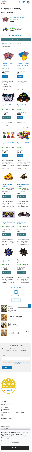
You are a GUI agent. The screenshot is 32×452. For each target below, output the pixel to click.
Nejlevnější (11, 43)
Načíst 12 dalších (16, 287)
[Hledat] (19, 2)
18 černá (19, 169)
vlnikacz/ (5, 415)
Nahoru (16, 300)
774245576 (6, 410)
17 (20, 127)
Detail (5, 76)
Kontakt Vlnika (4, 422)
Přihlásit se (6, 367)
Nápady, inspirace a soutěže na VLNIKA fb (13, 412)
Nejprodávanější (6, 47)
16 (23, 127)
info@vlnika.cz (7, 405)
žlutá (18, 89)
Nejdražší (18, 43)
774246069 (6, 407)
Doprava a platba (5, 424)
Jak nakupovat (4, 428)
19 (17, 127)
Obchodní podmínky (6, 426)
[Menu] (28, 2)
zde (8, 438)
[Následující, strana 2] (16, 292)
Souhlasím (15, 448)
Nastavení (15, 442)
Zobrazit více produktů (15, 35)
